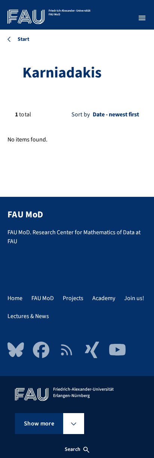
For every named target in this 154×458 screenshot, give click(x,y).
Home (14, 298)
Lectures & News (28, 316)
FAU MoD (42, 298)
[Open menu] (142, 18)
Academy (103, 298)
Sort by (80, 114)
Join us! (134, 298)
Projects (73, 298)
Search (72, 449)
